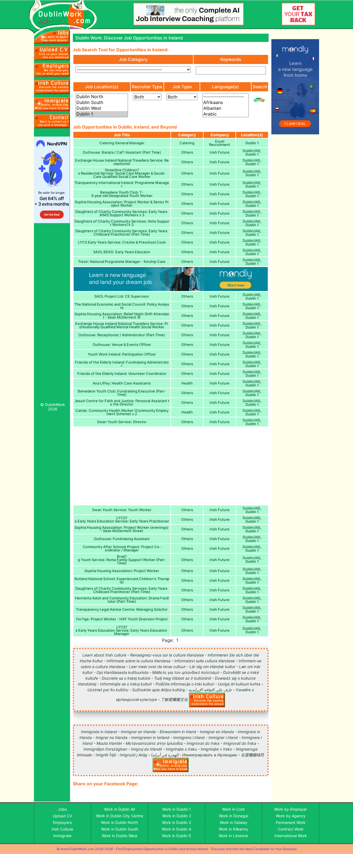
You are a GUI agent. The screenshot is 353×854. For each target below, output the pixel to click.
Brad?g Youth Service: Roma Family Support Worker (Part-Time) (122, 559)
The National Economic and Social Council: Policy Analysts (121, 306)
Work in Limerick (233, 835)
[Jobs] (52, 37)
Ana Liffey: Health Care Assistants (122, 383)
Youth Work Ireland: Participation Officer (122, 354)
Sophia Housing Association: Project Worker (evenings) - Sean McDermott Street (121, 529)
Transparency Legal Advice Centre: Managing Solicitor (122, 609)
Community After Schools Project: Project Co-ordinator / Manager (122, 548)
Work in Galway (233, 822)
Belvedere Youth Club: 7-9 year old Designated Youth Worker (122, 194)
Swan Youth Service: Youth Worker (121, 510)
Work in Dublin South (119, 829)
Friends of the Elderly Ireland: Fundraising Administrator (122, 364)
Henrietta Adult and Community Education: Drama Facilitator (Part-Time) (122, 600)
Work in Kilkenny (233, 829)
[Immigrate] (52, 86)
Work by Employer (290, 809)
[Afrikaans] (225, 102)
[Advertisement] (52, 314)
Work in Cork (233, 809)
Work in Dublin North (119, 822)
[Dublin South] (102, 102)
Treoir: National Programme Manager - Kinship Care (121, 261)
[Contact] (52, 121)
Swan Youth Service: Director (122, 422)
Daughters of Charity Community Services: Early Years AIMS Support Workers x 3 (121, 213)
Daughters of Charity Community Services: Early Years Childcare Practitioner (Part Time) (121, 232)
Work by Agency (291, 815)
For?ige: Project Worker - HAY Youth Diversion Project (122, 619)
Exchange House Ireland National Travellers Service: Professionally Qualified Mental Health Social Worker (121, 325)
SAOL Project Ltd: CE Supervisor (121, 296)
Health (187, 383)
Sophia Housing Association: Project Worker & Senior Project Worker (122, 203)
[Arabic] (225, 114)
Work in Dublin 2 (176, 815)
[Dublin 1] (102, 114)
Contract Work (291, 829)
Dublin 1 (252, 143)
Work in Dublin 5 (176, 835)
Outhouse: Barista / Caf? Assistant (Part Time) (122, 152)
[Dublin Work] (66, 15)
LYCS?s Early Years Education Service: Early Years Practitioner (122, 519)
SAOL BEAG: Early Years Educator (121, 252)
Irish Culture (62, 829)
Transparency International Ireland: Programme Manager (121, 184)
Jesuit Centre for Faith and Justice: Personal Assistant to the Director (121, 402)
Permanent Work (291, 822)
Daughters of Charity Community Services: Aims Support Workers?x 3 (121, 223)
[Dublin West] (102, 108)
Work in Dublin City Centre (119, 815)
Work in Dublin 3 (176, 822)
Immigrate (62, 835)
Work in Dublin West (119, 835)
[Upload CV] (52, 53)
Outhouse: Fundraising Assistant (122, 539)
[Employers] (52, 70)
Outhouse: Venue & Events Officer (122, 344)
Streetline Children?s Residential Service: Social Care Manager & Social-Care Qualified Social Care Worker (121, 173)
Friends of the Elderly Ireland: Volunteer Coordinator (122, 373)
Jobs (62, 809)
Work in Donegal (233, 815)
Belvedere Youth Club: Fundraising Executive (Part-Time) (122, 393)
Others (187, 152)
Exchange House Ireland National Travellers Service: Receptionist (122, 162)
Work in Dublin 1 (176, 809)
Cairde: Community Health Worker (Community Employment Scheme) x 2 (122, 412)
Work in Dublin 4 (176, 829)
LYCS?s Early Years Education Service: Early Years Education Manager (122, 630)
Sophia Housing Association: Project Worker (121, 571)
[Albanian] (225, 108)
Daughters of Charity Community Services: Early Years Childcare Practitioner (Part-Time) (121, 590)
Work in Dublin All (119, 809)
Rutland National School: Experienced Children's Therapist (121, 580)
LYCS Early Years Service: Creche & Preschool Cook (122, 242)
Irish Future (219, 152)
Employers (62, 822)
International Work (290, 835)
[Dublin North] (102, 97)
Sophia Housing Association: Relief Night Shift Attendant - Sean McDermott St (121, 315)
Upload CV (62, 815)
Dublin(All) (251, 150)
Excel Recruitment (219, 143)
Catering (187, 143)
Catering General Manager (122, 143)
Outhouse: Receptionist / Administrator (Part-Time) (121, 335)
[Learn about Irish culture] (207, 699)
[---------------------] (225, 97)
